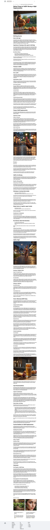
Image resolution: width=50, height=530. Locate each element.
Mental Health (16, 4)
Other (19, 4)
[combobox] (23, 1)
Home (14, 4)
